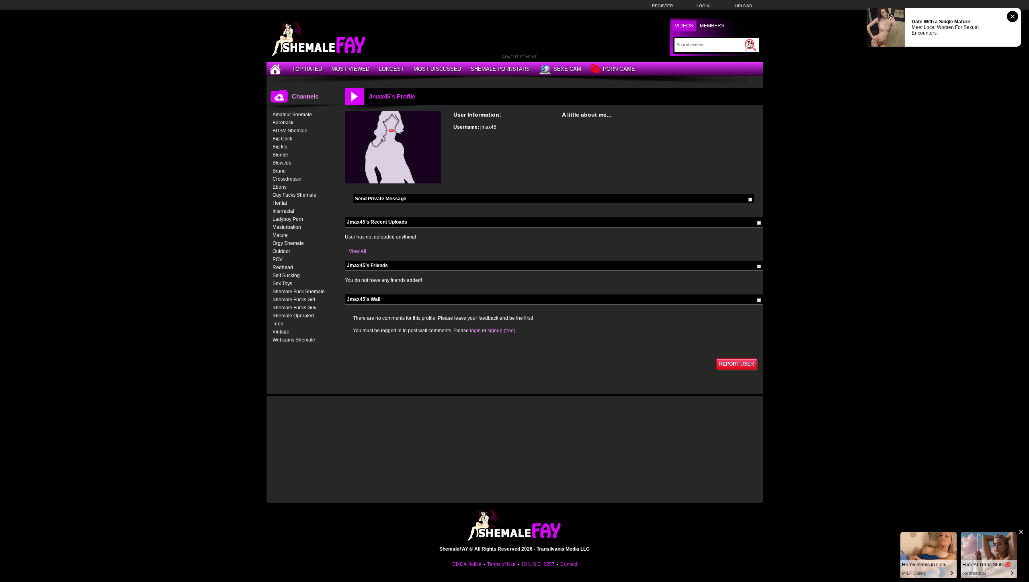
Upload (743, 6)
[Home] (276, 69)
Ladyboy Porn (288, 219)
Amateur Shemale (292, 114)
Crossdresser (287, 179)
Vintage (281, 332)
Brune (279, 171)
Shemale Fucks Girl (294, 299)
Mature (280, 235)
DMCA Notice (467, 564)
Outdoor (281, 251)
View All (357, 251)
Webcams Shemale (294, 340)
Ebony (280, 187)
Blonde (280, 155)
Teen (278, 324)
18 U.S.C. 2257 (538, 564)
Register (662, 6)
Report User (736, 364)
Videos (684, 26)
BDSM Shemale (290, 131)
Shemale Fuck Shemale (299, 291)
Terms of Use (501, 564)
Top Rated (307, 69)
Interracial (283, 211)
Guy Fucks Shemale (294, 195)
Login (703, 6)
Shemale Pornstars (500, 69)
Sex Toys (282, 283)
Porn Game (619, 69)
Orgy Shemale (288, 243)
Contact (568, 564)
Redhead (283, 267)
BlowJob (282, 163)
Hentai (280, 203)
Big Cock (282, 139)
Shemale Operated (293, 316)
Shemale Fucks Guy (294, 308)
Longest (391, 69)
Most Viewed (350, 69)
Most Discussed (437, 69)
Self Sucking (286, 275)
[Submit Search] (750, 45)
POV (278, 259)
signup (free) (501, 330)
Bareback (283, 122)
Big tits (280, 147)
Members (712, 26)
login (475, 330)
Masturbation (287, 227)
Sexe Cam (567, 69)
